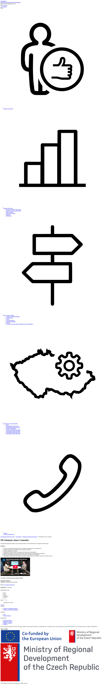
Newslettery (9, 534)
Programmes (18, 536)
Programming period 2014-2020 (13, 431)
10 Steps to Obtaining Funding (13, 316)
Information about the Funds (12, 426)
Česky (5, 6)
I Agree (6, 629)
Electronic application (11, 321)
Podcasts (8, 322)
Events (7, 319)
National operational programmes (29, 536)
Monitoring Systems (8, 621)
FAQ (4, 614)
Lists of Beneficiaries (10, 213)
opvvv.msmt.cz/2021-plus (9, 584)
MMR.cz (5, 624)
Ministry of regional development (11, 609)
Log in (2, 6)
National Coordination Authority (13, 429)
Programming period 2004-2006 (13, 433)
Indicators (8, 214)
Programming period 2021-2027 (13, 427)
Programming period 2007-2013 (13, 432)
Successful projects (10, 320)
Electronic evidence (8, 620)
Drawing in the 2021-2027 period (13, 209)
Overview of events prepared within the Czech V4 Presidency (19, 324)
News (7, 424)
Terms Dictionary (7, 615)
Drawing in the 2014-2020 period (13, 210)
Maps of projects (9, 212)
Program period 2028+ (11, 428)
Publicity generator (8, 623)
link (60, 626)
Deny (2, 629)
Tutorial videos (9, 317)
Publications (8, 215)
